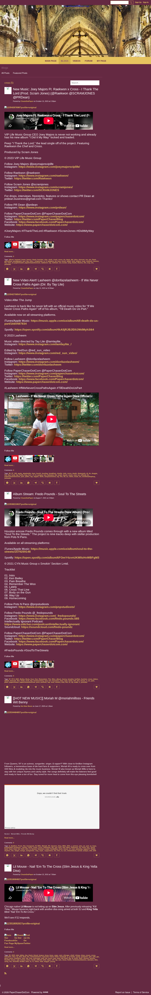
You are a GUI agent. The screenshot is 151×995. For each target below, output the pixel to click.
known (34, 849)
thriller (22, 961)
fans (60, 847)
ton (65, 851)
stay (36, 851)
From (20, 846)
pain (92, 681)
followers (74, 847)
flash (94, 259)
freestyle (63, 957)
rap (50, 263)
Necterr (7, 834)
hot (29, 475)
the (85, 263)
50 (10, 955)
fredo (23, 681)
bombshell (8, 847)
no (79, 475)
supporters (48, 851)
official (83, 475)
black (34, 259)
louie (76, 958)
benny (29, 259)
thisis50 (16, 961)
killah (69, 261)
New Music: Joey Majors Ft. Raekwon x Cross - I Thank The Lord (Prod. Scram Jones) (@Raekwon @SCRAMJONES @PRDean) (55, 93)
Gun (32, 679)
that (62, 682)
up (72, 682)
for (80, 847)
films (68, 847)
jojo (54, 958)
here (22, 849)
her (19, 849)
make (47, 849)
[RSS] (5, 973)
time (27, 961)
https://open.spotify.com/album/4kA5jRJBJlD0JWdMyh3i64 (54, 329)
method (89, 261)
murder (7, 960)
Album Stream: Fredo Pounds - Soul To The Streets (49, 494)
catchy (24, 847)
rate (59, 960)
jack (42, 958)
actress (75, 846)
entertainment (35, 957)
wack (76, 476)
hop (31, 261)
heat (15, 849)
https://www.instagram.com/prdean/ (42, 207)
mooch (96, 261)
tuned (79, 851)
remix (69, 960)
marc (81, 958)
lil (72, 958)
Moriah (44, 846)
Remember (43, 679)
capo (56, 955)
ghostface (8, 261)
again (20, 473)
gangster (84, 957)
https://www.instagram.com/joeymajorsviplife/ (49, 166)
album (11, 259)
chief (72, 955)
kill (62, 958)
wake (76, 682)
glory (6, 958)
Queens (54, 846)
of (70, 849)
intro (61, 681)
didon (95, 679)
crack (55, 259)
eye (56, 847)
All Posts (5, 73)
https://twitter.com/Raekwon (33, 178)
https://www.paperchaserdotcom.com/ (42, 224)
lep (70, 958)
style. (41, 851)
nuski (33, 960)
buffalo (77, 679)
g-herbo (72, 957)
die (52, 847)
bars (33, 473)
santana (90, 960)
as (91, 846)
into (26, 849)
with (94, 851)
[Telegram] (35, 269)
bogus (41, 955)
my (5, 263)
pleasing (79, 849)
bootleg (45, 473)
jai (56, 261)
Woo (53, 679)
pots (38, 682)
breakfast (52, 473)
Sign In (145, 2)
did (72, 259)
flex (9, 475)
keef (58, 958)
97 (12, 473)
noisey (22, 960)
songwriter (30, 851)
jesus (50, 958)
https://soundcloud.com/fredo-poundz (47, 627)
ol (12, 263)
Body (28, 679)
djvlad (6, 681)
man (83, 261)
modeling (54, 849)
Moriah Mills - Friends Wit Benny (22, 834)
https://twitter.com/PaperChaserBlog (38, 219)
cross (60, 259)
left (74, 681)
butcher (40, 259)
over (73, 849)
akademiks (27, 473)
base (94, 846)
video (71, 476)
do (90, 473)
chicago (66, 955)
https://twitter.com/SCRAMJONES (36, 190)
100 (15, 473)
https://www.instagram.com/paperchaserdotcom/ (51, 216)
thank (74, 263)
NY (49, 846)
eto (90, 259)
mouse (92, 958)
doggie (94, 473)
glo (97, 957)
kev (45, 475)
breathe (71, 679)
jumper (40, 475)
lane (66, 681)
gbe (90, 957)
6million (14, 846)
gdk (94, 957)
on (88, 475)
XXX (68, 846)
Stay (59, 846)
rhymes (7, 851)
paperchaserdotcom (32, 263)
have (11, 849)
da (64, 259)
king (66, 958)
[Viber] (42, 269)
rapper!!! (86, 849)
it (46, 261)
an (84, 846)
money (86, 958)
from (84, 847)
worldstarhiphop (88, 476)
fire (5, 475)
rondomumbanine (79, 960)
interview (36, 958)
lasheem (50, 475)
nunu (28, 960)
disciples (7, 957)
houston (55, 681)
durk (24, 957)
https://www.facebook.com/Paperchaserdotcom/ (51, 222)
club (64, 473)
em (28, 957)
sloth (42, 476)
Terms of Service (141, 992)
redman (55, 263)
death (74, 473)
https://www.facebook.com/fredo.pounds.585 (49, 618)
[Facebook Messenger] (7, 269)
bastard (17, 259)
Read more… (9, 251)
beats (23, 259)
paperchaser (19, 263)
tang (69, 263)
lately (70, 681)
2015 (13, 955)
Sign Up (138, 2)
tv (33, 961)
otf (53, 960)
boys (47, 955)
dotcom (82, 259)
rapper (36, 476)
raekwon (44, 263)
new (9, 263)
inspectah (39, 261)
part (22, 476)
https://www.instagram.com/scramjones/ (46, 187)
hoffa (21, 475)
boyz (51, 955)
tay (58, 476)
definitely (47, 847)
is (44, 261)
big (26, 955)
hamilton (17, 958)
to (69, 682)
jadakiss (51, 261)
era (87, 259)
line (78, 681)
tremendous (72, 851)
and (87, 846)
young (52, 961)
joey (59, 261)
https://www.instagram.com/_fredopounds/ (47, 615)
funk (13, 475)
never (70, 475)
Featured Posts (20, 73)
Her (24, 846)
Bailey (22, 679)
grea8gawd (17, 261)
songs (22, 851)
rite (12, 851)
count (88, 955)
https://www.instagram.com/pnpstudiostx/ (47, 606)
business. (17, 847)
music (65, 475)
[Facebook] (57, 269)
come (35, 847)
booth (38, 473)
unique (85, 851)
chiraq (77, 955)
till (64, 476)
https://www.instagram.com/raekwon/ (43, 175)
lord (73, 261)
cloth (50, 259)
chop (83, 955)
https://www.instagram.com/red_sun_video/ (48, 353)
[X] (14, 269)
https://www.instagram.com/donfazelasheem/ (49, 361)
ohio (44, 960)
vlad (41, 961)
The (49, 679)
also (80, 846)
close (30, 847)
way (88, 263)
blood (35, 955)
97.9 (13, 679)
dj (87, 473)
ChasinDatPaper (27, 101)
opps (49, 960)
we (80, 476)
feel (64, 847)
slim (96, 960)
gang (78, 957)
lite (56, 475)
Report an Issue (122, 992)
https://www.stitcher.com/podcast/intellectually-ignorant (41, 624)
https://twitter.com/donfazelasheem (37, 364)
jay (46, 958)
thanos (80, 263)
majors (78, 261)
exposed (45, 957)
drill (20, 957)
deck (68, 259)
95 (10, 473)
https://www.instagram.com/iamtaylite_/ (45, 344)
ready (93, 849)
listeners (41, 849)
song (6, 961)
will (90, 851)
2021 (17, 679)
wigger (46, 961)
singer (16, 851)
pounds (44, 682)
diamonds (82, 473)
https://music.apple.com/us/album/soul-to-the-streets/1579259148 (48, 550)
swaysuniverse (50, 476)
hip (27, 261)
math (60, 475)
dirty (76, 259)
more (61, 849)
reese (64, 960)
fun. (88, 847)
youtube (7, 264)
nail (18, 960)
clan (45, 259)
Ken (36, 679)
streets (57, 682)
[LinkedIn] (21, 269)
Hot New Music (26, 706)
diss (13, 957)
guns (11, 958)
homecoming (38, 681)
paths (27, 476)
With (64, 846)
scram (64, 263)
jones (64, 261)
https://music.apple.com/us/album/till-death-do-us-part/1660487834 (51, 322)
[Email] (49, 269)
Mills (39, 846)
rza (60, 263)
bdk (17, 955)
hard (6, 849)
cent (60, 955)
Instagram (30, 846)
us (67, 476)
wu (92, 263)
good (93, 847)
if (33, 475)
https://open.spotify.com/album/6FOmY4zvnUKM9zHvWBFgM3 (57, 557)
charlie (59, 473)
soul (52, 682)
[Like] (96, 269)
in (36, 475)
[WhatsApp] (28, 269)
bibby (22, 955)
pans (6, 682)
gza (24, 261)
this (58, 851)
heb (23, 958)
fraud (52, 957)
